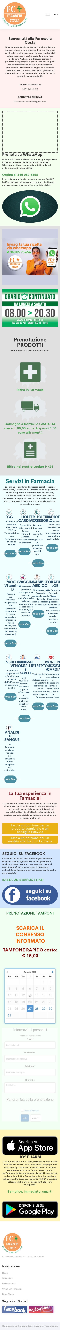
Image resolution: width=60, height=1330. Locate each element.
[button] (10, 553)
